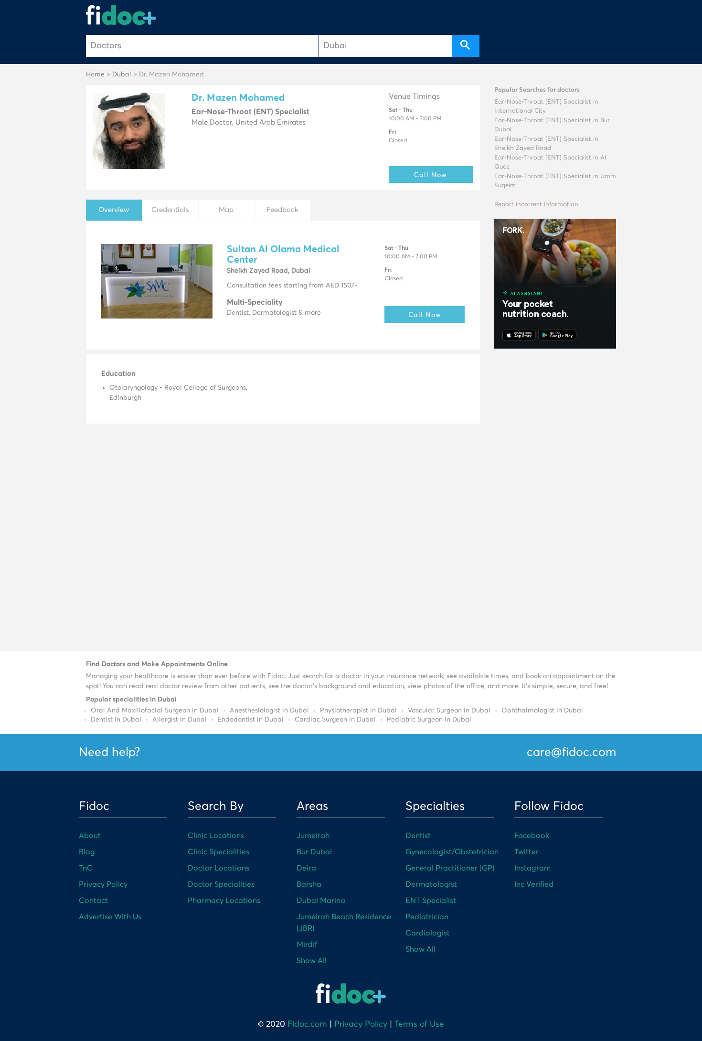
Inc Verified (533, 884)
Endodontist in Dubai (251, 719)
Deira (306, 868)
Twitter (526, 852)
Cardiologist (427, 933)
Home (95, 74)
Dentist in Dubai (116, 719)
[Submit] (465, 46)
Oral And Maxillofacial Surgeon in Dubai (155, 710)
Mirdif (307, 944)
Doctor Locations (218, 868)
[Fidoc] (121, 15)
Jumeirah (313, 835)
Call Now (430, 174)
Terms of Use (419, 1024)
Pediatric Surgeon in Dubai (429, 719)
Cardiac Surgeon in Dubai (335, 719)
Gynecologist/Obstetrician (452, 852)
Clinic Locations (216, 835)
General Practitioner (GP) (450, 868)
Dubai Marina (321, 900)
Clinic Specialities (218, 852)
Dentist (418, 835)
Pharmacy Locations (224, 900)
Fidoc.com (307, 1024)
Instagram (532, 868)
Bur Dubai (314, 852)
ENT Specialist (430, 900)
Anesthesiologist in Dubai (269, 710)
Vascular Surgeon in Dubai (449, 710)
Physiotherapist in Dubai (358, 710)
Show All (312, 961)
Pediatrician (426, 917)
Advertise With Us (110, 917)
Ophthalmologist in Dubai (542, 710)
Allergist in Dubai (179, 719)
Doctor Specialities (221, 884)
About (90, 835)
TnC (86, 868)
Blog (87, 852)
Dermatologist (431, 884)
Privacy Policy (103, 884)
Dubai (121, 74)
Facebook (531, 835)
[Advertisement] (555, 498)
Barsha (309, 884)
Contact (93, 900)
